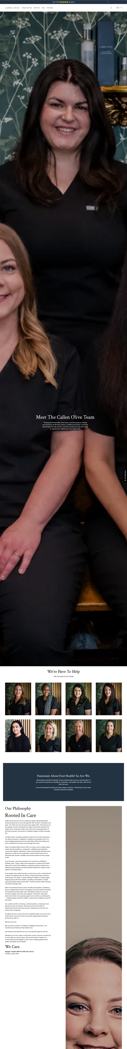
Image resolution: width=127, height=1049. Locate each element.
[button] (111, 7)
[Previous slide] (19, 2)
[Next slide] (108, 2)
